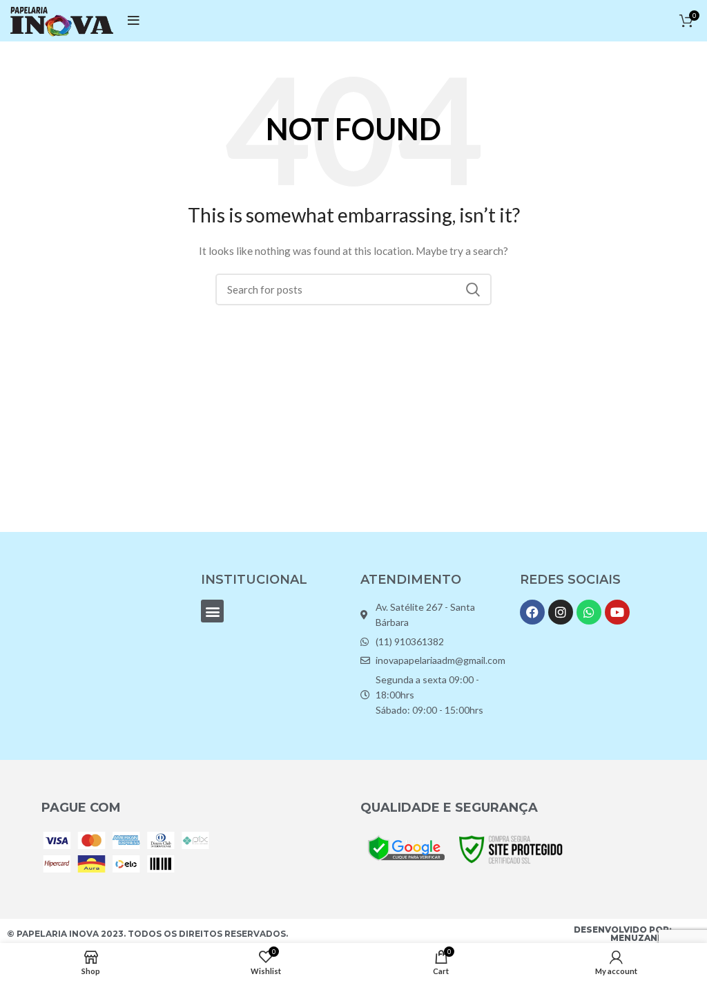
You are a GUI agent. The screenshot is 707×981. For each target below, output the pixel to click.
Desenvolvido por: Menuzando (623, 933)
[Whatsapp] (589, 612)
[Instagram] (560, 612)
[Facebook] (532, 612)
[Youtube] (617, 612)
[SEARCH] (473, 289)
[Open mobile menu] (133, 21)
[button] (212, 611)
